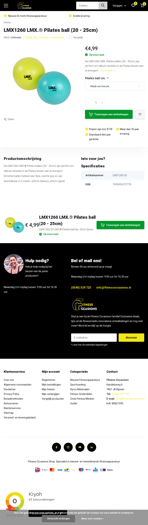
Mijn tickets (48, 389)
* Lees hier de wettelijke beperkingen (89, 345)
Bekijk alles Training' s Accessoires (45, 37)
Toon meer (106, 70)
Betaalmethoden (13, 398)
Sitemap (9, 412)
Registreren (48, 379)
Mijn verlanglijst (50, 394)
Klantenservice (12, 408)
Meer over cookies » (92, 518)
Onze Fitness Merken (82, 398)
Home (7, 22)
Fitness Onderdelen (81, 394)
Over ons (9, 379)
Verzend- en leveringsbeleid (20, 417)
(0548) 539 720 (81, 287)
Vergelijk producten (53, 398)
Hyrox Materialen (80, 389)
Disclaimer (10, 389)
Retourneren (11, 403)
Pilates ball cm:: (96, 78)
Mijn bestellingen (51, 384)
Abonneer (131, 337)
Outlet (73, 403)
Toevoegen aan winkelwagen (111, 114)
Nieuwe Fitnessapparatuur (85, 379)
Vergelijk (78, 37)
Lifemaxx (16, 37)
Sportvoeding (78, 384)
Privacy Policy (11, 394)
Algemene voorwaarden (17, 384)
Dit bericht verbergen (58, 518)
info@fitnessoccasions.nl (113, 287)
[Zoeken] (103, 5)
